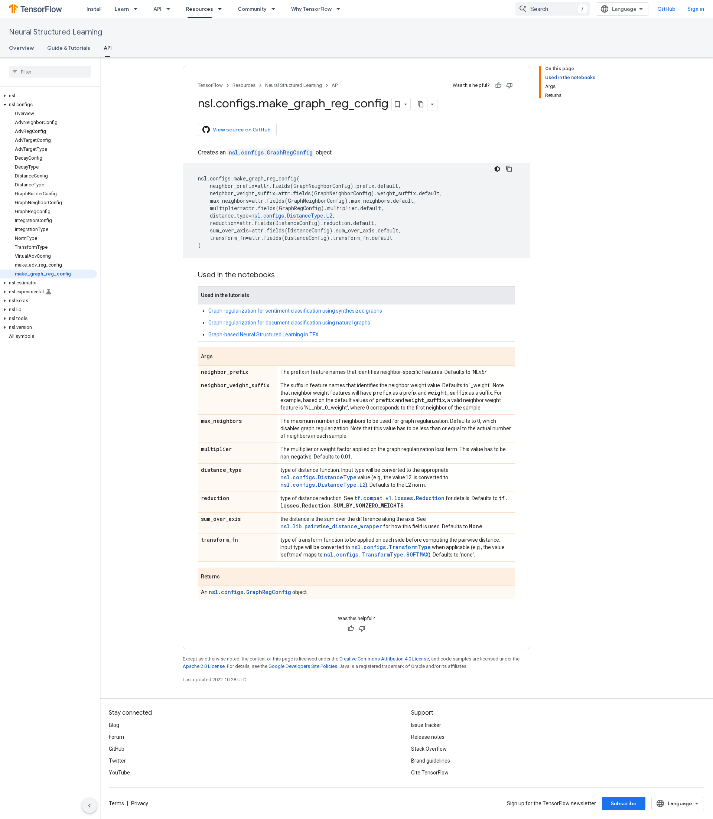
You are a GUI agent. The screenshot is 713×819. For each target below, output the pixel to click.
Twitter (117, 761)
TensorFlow (210, 85)
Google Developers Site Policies (302, 666)
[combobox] (552, 9)
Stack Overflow (429, 749)
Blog (114, 725)
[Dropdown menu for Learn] (138, 9)
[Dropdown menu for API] (170, 9)
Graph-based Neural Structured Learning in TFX (263, 334)
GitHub (666, 9)
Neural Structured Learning (55, 32)
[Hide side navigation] (89, 805)
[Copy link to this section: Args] (220, 357)
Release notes (428, 737)
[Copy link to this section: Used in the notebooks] (282, 275)
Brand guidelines (430, 761)
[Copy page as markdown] (420, 104)
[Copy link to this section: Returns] (227, 577)
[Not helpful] (509, 85)
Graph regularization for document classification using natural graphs (289, 323)
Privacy (139, 803)
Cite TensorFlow (430, 773)
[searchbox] (50, 72)
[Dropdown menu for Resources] (222, 9)
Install (94, 9)
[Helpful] (498, 85)
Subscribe (624, 803)
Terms (116, 803)
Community (252, 9)
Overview (21, 48)
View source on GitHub (242, 129)
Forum (116, 737)
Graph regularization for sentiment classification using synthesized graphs (295, 311)
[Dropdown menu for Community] (275, 9)
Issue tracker (426, 725)
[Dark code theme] (497, 169)
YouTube (119, 773)
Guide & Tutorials (68, 48)
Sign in (695, 9)
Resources (199, 9)
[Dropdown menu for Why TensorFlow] (340, 9)
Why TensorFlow (311, 9)
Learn (122, 9)
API (157, 9)
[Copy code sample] (509, 169)
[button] (48, 95)
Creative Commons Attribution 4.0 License (384, 659)
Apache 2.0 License (204, 666)
